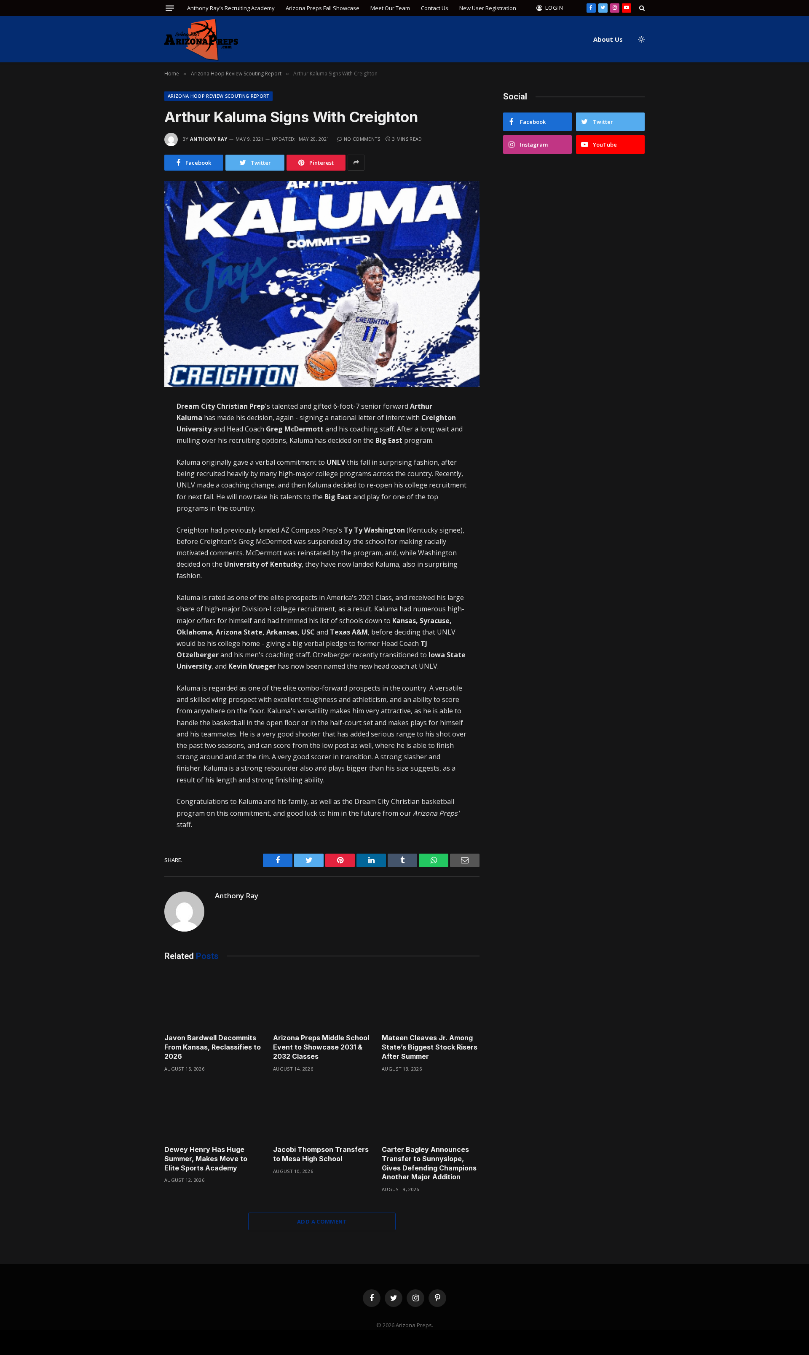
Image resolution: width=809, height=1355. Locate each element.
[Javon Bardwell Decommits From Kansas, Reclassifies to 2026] (213, 999)
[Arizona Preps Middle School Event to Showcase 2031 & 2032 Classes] (322, 999)
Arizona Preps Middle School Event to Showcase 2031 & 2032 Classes (321, 1047)
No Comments (362, 139)
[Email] (134, 516)
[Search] (641, 8)
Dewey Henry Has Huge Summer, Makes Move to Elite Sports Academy (205, 1158)
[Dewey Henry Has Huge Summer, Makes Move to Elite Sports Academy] (213, 1111)
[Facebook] (134, 427)
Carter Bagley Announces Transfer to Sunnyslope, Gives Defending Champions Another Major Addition (429, 1163)
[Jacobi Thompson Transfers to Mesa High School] (322, 1111)
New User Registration (487, 8)
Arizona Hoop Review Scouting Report (218, 96)
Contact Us (434, 8)
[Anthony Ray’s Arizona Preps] (201, 39)
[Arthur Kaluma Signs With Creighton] (322, 284)
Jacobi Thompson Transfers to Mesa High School (321, 1154)
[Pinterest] (134, 498)
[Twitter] (134, 445)
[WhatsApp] (134, 480)
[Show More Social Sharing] (356, 163)
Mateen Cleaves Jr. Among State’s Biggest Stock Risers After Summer (429, 1047)
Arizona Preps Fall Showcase (322, 8)
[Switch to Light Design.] (640, 39)
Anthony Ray (209, 139)
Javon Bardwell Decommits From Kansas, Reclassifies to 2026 (212, 1047)
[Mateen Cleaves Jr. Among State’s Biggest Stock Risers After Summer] (431, 999)
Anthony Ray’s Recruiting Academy (231, 8)
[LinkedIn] (134, 462)
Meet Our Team (390, 8)
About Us (608, 39)
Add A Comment (322, 1221)
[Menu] (170, 8)
